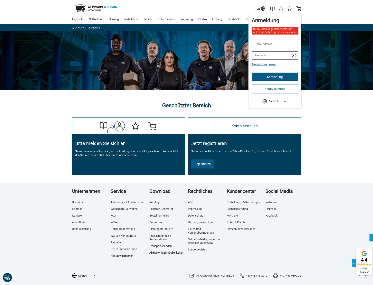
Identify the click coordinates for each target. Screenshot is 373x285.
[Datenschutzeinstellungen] (7, 277)
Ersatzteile (234, 19)
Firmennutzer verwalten (241, 228)
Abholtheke (79, 222)
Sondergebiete (196, 249)
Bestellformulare (159, 215)
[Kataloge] (272, 10)
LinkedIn (271, 208)
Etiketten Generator (161, 208)
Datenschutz (195, 215)
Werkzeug (187, 19)
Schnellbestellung (237, 208)
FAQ (113, 215)
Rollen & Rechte (236, 222)
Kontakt (77, 208)
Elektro (202, 19)
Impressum (195, 208)
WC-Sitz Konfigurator (123, 235)
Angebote (77, 19)
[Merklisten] (289, 10)
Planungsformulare (161, 228)
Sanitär (148, 19)
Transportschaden (160, 246)
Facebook (271, 215)
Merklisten (233, 215)
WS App (115, 222)
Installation (131, 19)
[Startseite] (73, 28)
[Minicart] (298, 9)
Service (118, 191)
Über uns (77, 202)
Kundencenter (241, 191)
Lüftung (217, 19)
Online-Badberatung (123, 228)
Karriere (77, 215)
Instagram (272, 202)
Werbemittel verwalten (124, 208)
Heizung (114, 19)
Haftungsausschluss (200, 222)
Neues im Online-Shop (124, 249)
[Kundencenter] (281, 9)
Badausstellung (81, 228)
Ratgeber (116, 242)
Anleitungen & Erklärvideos (127, 202)
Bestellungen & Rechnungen (244, 202)
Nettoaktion (96, 19)
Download (160, 191)
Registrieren (202, 164)
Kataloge (154, 202)
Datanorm (155, 222)
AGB (190, 202)
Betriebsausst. (166, 19)
